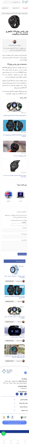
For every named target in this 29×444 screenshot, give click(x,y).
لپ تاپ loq (5, 8)
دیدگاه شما (24, 240)
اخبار (16, 13)
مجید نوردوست (12, 45)
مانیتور (8, 201)
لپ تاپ (20, 201)
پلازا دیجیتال (24, 13)
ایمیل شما (24, 234)
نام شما (25, 228)
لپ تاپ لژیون (16, 8)
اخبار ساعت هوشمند (9, 13)
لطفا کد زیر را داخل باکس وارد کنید (19, 220)
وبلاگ (19, 13)
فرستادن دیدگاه (22, 254)
